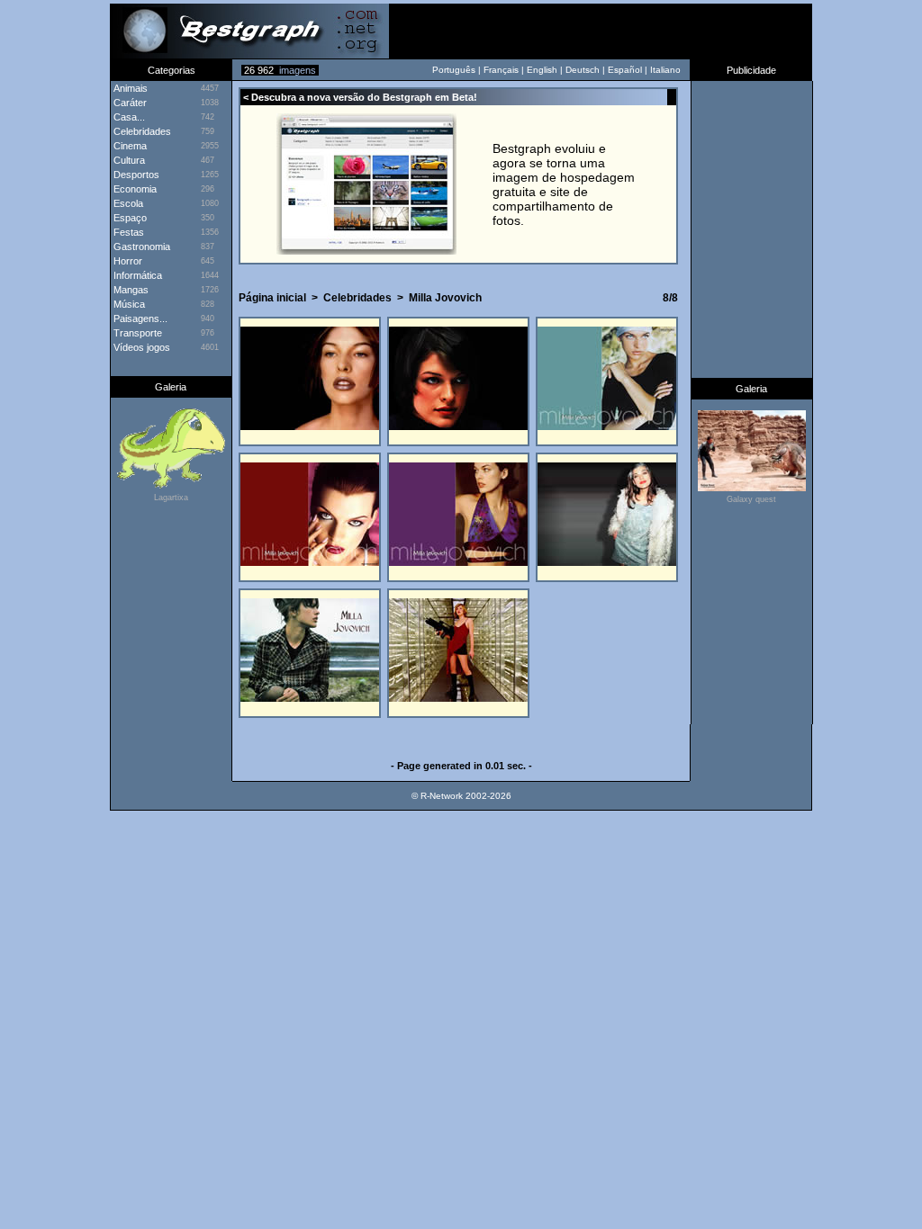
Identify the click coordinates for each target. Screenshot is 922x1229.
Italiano (665, 70)
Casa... (128, 117)
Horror (126, 261)
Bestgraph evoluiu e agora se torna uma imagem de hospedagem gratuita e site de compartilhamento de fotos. (564, 184)
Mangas (130, 289)
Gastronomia (140, 246)
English (542, 70)
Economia (134, 189)
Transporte (136, 332)
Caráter (129, 102)
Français (501, 70)
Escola (127, 203)
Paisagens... (139, 318)
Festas (127, 232)
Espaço (129, 217)
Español (625, 70)
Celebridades (141, 131)
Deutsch (582, 70)
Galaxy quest (751, 499)
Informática (136, 275)
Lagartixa (171, 497)
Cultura (128, 160)
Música (128, 304)
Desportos (135, 174)
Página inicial (272, 298)
